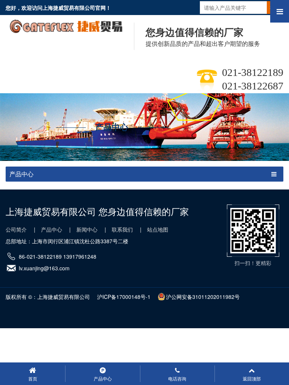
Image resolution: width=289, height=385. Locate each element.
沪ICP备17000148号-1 (124, 296)
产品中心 (51, 229)
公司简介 (16, 229)
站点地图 (157, 229)
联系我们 (122, 229)
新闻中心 (86, 229)
